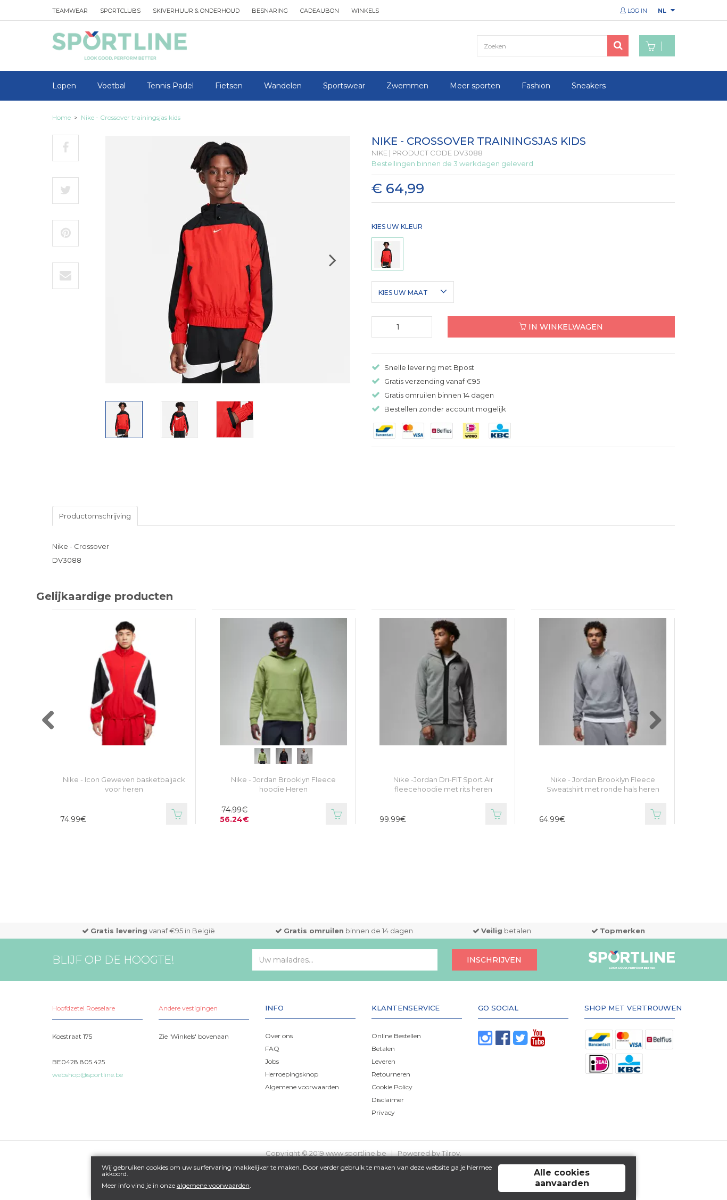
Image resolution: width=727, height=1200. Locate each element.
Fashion (536, 86)
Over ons (279, 1036)
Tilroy (451, 1153)
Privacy (383, 1112)
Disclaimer (387, 1100)
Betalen (383, 1049)
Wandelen (283, 86)
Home (61, 117)
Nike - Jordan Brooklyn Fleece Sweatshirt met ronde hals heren (603, 784)
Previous (59, 725)
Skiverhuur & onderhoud (196, 10)
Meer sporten (475, 86)
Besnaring (270, 10)
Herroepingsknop (291, 1074)
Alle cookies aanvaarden (562, 1178)
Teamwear (70, 10)
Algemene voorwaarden (302, 1087)
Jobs (272, 1061)
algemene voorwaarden (213, 1185)
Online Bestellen (396, 1036)
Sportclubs (120, 10)
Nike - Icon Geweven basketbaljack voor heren (124, 784)
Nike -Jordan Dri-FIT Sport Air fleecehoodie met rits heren (443, 784)
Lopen (64, 86)
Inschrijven (494, 960)
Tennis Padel (170, 86)
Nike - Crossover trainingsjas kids (130, 117)
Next (343, 264)
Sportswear (344, 86)
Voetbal (111, 86)
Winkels (365, 10)
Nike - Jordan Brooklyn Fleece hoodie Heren (283, 784)
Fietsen (229, 86)
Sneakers (589, 86)
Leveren (383, 1061)
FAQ (272, 1049)
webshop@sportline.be (87, 1075)
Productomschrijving (95, 516)
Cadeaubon (319, 10)
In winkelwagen (564, 327)
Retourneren (390, 1074)
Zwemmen (407, 86)
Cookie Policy (391, 1087)
